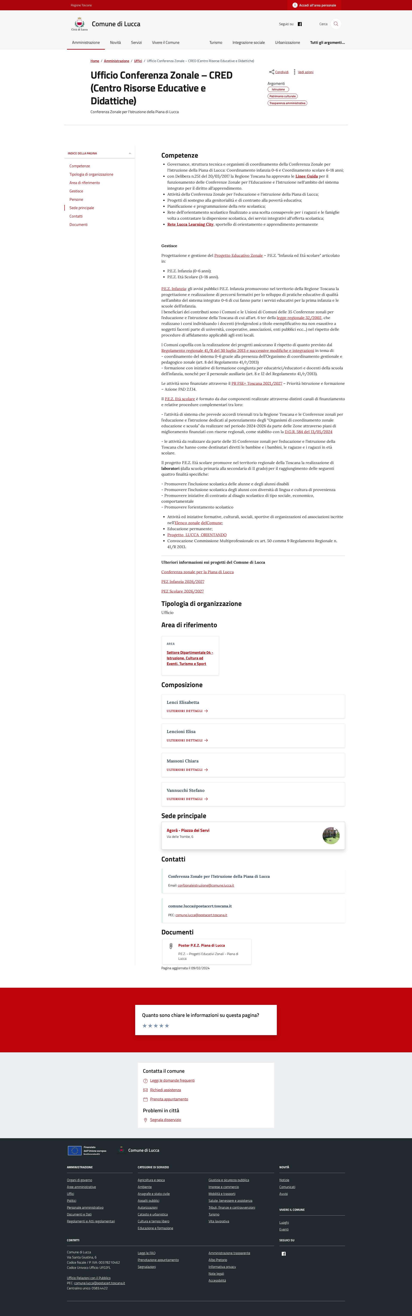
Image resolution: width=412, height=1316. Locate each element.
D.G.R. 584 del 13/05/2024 (308, 431)
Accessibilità (217, 1280)
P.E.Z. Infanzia (173, 288)
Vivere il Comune (165, 42)
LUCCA (191, 534)
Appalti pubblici (148, 1200)
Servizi (136, 42)
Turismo (215, 42)
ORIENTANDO (213, 534)
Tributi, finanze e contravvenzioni (232, 1207)
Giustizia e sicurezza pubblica (229, 1179)
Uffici (70, 1193)
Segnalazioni (147, 1266)
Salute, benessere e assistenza (230, 1200)
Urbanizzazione (287, 42)
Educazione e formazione (155, 1228)
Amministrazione (86, 42)
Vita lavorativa (219, 1221)
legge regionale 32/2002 (299, 317)
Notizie (284, 1179)
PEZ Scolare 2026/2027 (182, 591)
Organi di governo (79, 1179)
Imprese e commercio (224, 1186)
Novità (115, 42)
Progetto (175, 534)
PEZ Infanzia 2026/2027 (182, 581)
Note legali (216, 1273)
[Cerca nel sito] (336, 24)
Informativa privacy (222, 1266)
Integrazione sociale (249, 42)
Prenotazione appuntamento (158, 1259)
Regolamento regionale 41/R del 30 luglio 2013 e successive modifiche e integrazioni (237, 350)
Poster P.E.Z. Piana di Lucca (201, 945)
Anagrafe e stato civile (154, 1193)
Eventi (284, 1229)
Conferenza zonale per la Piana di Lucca (197, 571)
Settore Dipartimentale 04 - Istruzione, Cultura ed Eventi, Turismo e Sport (190, 658)
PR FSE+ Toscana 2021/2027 (257, 383)
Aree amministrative (81, 1186)
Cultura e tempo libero (153, 1221)
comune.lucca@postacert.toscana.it (201, 914)
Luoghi (284, 1222)
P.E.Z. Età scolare (180, 398)
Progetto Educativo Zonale (238, 255)
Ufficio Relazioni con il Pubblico (89, 1277)
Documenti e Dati (79, 1214)
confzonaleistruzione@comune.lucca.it (206, 885)
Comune (214, 522)
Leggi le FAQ (147, 1252)
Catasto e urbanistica (153, 1214)
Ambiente (145, 1186)
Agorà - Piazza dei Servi (188, 830)
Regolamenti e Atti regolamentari (91, 1221)
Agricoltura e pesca (151, 1179)
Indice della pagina (82, 153)
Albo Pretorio (218, 1259)
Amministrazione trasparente (229, 1252)
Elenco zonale (187, 522)
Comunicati (287, 1186)
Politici (71, 1200)
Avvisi (283, 1193)
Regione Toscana (81, 5)
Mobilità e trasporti (222, 1193)
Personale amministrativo (85, 1207)
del (204, 522)
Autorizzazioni (148, 1207)
